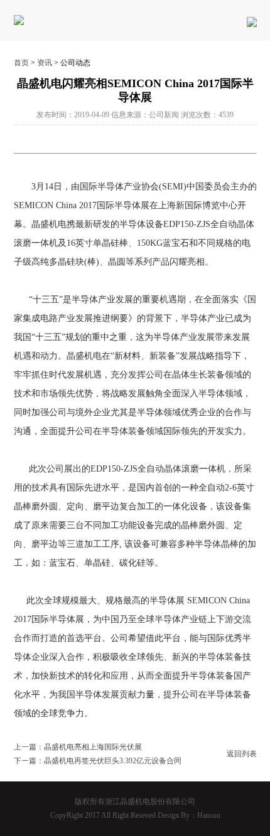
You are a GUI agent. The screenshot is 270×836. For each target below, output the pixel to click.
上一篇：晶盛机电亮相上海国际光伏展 (78, 747)
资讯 (44, 62)
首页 (21, 62)
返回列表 (242, 753)
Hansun (208, 815)
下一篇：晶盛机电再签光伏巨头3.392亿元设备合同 (97, 760)
